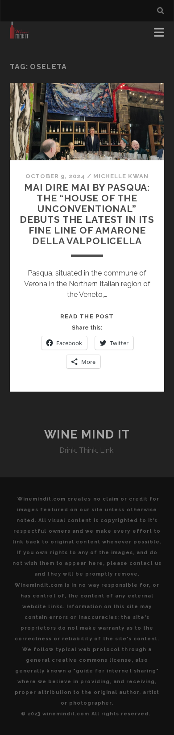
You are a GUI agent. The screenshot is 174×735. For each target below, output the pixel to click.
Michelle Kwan (121, 176)
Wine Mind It (87, 434)
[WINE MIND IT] (19, 35)
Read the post (87, 316)
